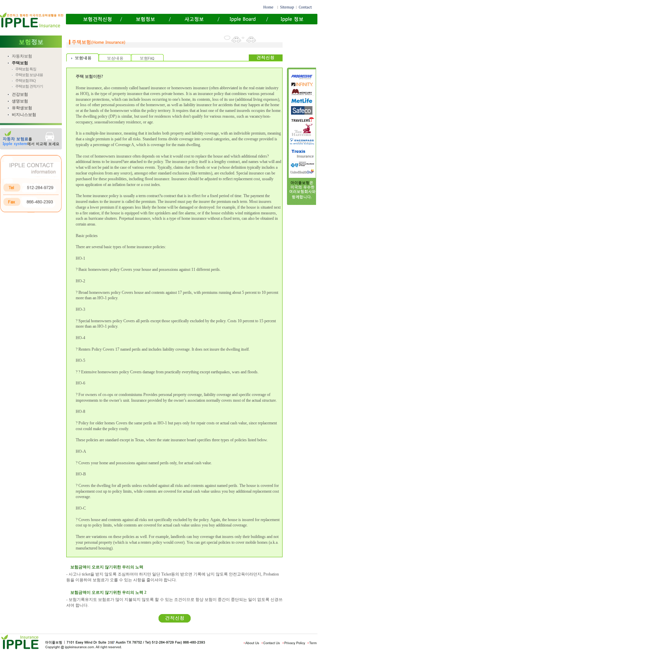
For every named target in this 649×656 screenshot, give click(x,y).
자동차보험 (22, 56)
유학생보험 (22, 108)
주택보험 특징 (25, 69)
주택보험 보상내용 (29, 75)
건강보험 (20, 94)
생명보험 (20, 101)
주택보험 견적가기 (29, 86)
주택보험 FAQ (25, 80)
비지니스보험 (24, 114)
